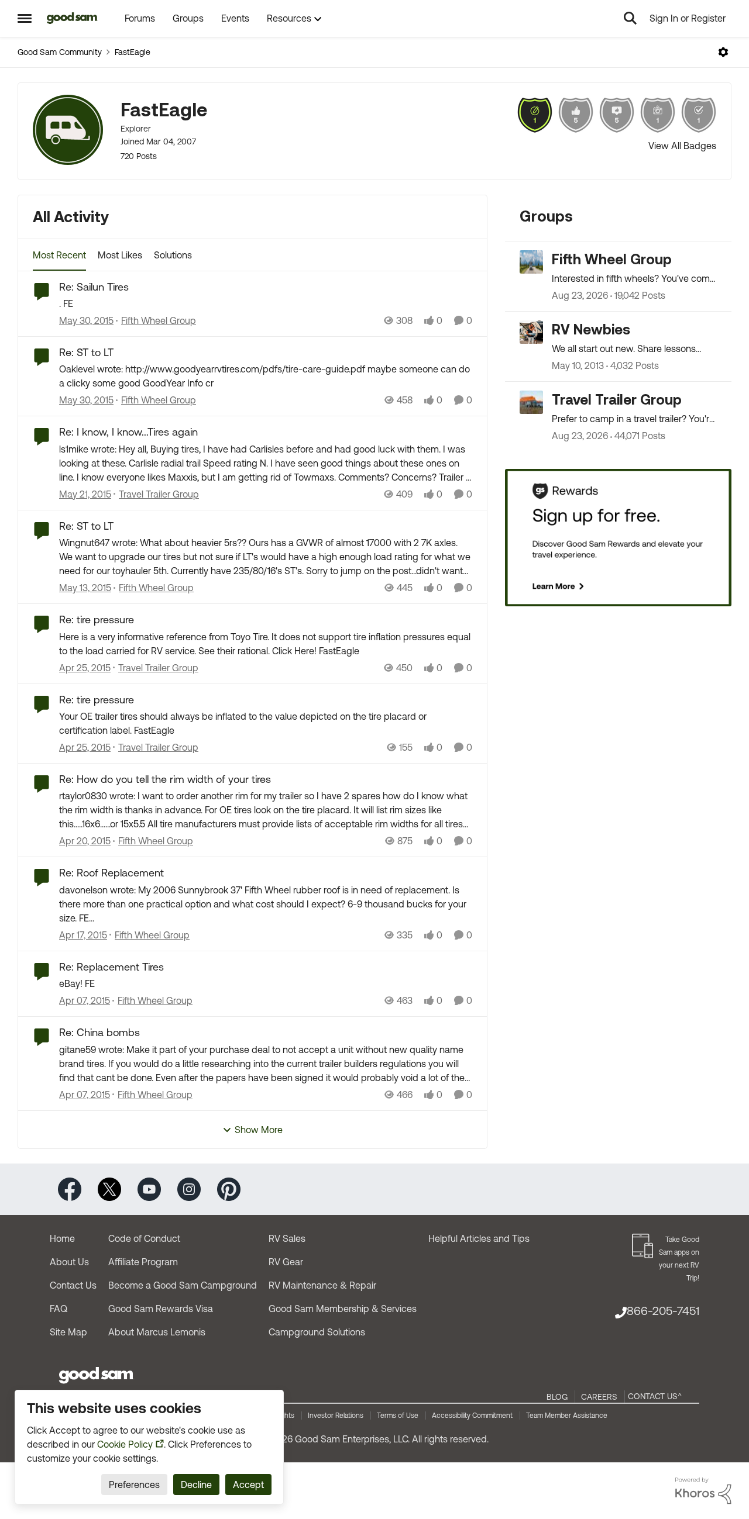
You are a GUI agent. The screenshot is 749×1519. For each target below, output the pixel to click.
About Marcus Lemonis (156, 1332)
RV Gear (286, 1261)
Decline (196, 1484)
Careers (599, 1396)
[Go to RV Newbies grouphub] (531, 332)
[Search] (630, 18)
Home (62, 1238)
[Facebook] (70, 1188)
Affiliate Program (143, 1261)
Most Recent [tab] (59, 255)
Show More (259, 1129)
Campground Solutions (317, 1332)
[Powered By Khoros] (703, 1490)
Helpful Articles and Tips (479, 1238)
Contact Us (73, 1285)
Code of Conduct (144, 1238)
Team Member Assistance (566, 1415)
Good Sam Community (60, 52)
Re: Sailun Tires (94, 287)
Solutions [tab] (173, 255)
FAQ (58, 1308)
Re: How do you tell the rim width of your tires (165, 779)
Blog (557, 1396)
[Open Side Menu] (24, 18)
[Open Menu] (723, 52)
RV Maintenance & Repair (322, 1285)
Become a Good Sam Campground (182, 1285)
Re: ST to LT (86, 352)
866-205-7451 (663, 1310)
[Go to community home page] (72, 18)
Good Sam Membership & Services (343, 1308)
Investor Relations (335, 1415)
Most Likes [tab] (120, 255)
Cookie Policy (125, 1444)
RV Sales (287, 1238)
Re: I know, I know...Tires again (128, 432)
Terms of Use (397, 1415)
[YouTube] (149, 1188)
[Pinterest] (229, 1188)
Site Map (68, 1332)
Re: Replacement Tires (111, 967)
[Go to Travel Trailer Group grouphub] (531, 402)
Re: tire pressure (96, 619)
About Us (69, 1261)
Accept (248, 1484)
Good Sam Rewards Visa (160, 1308)
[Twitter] (109, 1188)
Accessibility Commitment (472, 1415)
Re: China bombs (99, 1032)
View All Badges (682, 145)
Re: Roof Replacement (111, 872)
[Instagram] (189, 1188)
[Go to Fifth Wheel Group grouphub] (531, 262)
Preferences (134, 1484)
